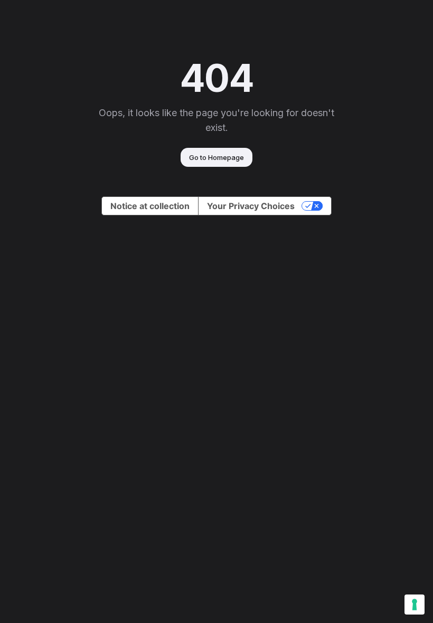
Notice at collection (150, 206)
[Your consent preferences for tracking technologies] (414, 604)
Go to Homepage (216, 157)
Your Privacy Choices (251, 206)
